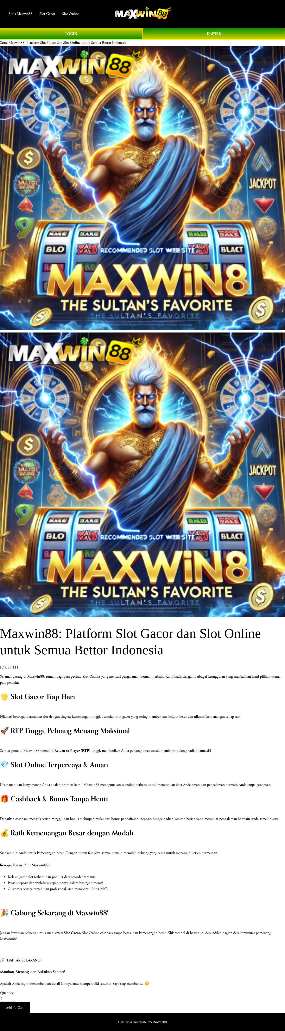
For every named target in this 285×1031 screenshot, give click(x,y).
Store (4, 42)
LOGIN (71, 33)
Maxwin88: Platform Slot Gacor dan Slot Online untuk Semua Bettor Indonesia (67, 42)
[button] (15, 1007)
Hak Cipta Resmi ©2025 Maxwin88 (142, 1022)
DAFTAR (214, 33)
